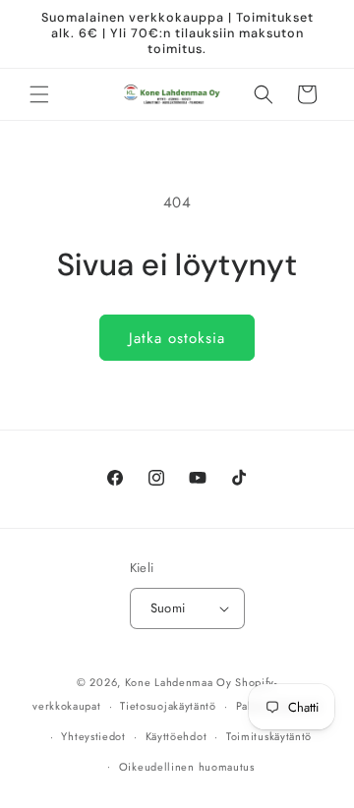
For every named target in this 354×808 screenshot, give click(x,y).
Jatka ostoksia (177, 338)
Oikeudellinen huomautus (187, 767)
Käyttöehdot (176, 736)
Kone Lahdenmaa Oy (178, 682)
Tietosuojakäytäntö (168, 706)
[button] (39, 94)
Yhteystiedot (93, 736)
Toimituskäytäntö (269, 736)
